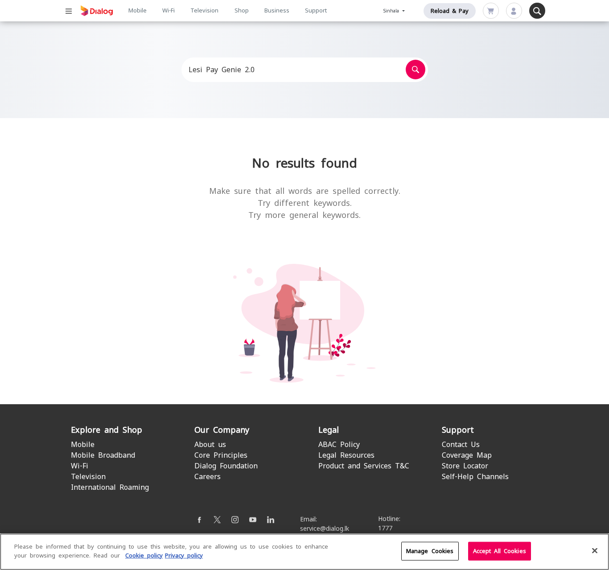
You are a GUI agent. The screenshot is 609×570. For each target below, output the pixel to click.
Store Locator (465, 466)
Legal (328, 430)
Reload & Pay (450, 11)
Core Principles (220, 455)
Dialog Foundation (226, 466)
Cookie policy (144, 555)
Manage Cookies (430, 551)
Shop (242, 10)
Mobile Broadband (103, 455)
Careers (207, 476)
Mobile (137, 10)
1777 (385, 528)
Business (276, 10)
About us (210, 444)
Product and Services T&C (363, 466)
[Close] (595, 550)
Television (204, 10)
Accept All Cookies (499, 551)
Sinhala (392, 11)
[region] (304, 551)
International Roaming (110, 487)
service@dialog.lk (324, 529)
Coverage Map (467, 455)
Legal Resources (346, 455)
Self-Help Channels (475, 476)
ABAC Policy (339, 444)
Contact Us (461, 444)
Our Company (221, 430)
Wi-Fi (168, 10)
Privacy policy (184, 555)
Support (316, 10)
